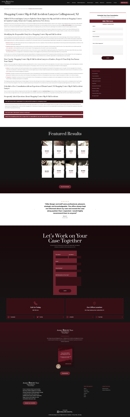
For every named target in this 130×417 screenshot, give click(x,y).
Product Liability (95, 90)
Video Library (86, 391)
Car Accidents (95, 73)
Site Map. (80, 414)
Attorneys (86, 390)
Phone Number (96, 36)
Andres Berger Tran (7, 8)
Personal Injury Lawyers (16, 8)
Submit (65, 290)
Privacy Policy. (75, 414)
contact (34, 91)
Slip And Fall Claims (24, 8)
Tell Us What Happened (98, 43)
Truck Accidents (95, 76)
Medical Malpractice (106, 390)
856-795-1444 (124, 2)
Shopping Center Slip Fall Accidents (35, 8)
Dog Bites (94, 83)
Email (94, 31)
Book (85, 396)
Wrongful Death (95, 95)
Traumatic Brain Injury (96, 93)
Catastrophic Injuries (96, 80)
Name (94, 26)
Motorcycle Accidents (96, 78)
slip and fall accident (67, 25)
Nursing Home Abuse (96, 85)
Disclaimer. (69, 414)
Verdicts (85, 393)
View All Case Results (65, 186)
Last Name (71, 254)
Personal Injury (105, 388)
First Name (58, 254)
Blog (85, 394)
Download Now (65, 373)
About (85, 388)
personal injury (46, 91)
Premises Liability (95, 88)
